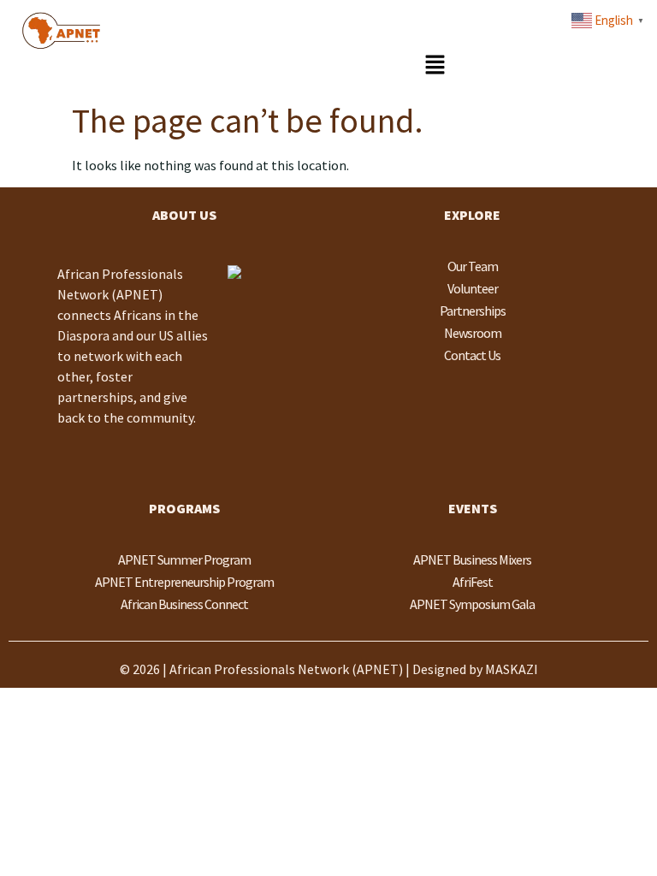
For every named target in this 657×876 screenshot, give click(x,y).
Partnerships (473, 310)
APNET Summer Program (184, 559)
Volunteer (472, 288)
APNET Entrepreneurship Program (184, 581)
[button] (434, 65)
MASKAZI (511, 669)
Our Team (472, 266)
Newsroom (472, 332)
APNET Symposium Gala (472, 604)
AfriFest (473, 581)
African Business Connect (184, 604)
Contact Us (472, 355)
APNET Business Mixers (472, 559)
